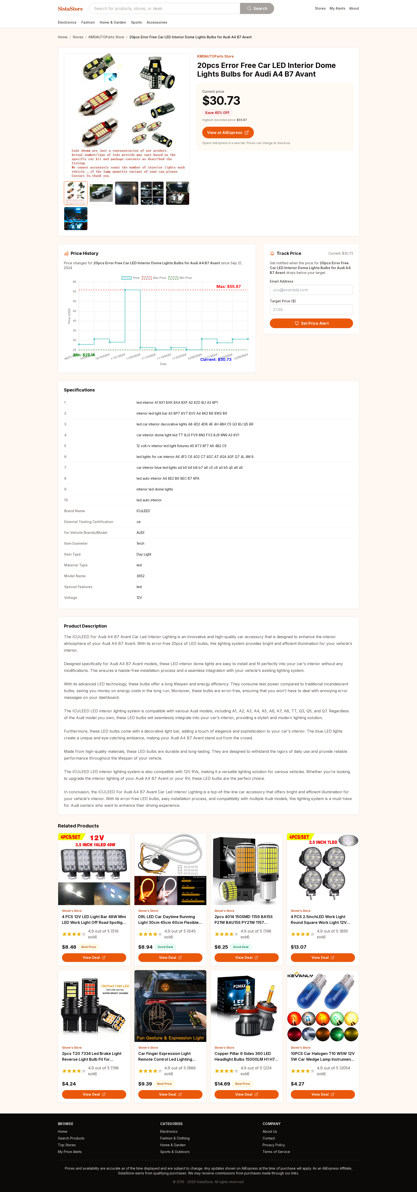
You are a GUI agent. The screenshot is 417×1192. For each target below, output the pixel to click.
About (354, 8)
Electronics (67, 22)
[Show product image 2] (101, 193)
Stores (320, 8)
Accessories (157, 22)
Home (63, 37)
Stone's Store (72, 911)
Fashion (88, 22)
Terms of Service (276, 1152)
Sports (136, 22)
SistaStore (70, 8)
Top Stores (67, 1145)
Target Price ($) (283, 301)
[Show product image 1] (76, 193)
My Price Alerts (70, 1152)
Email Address (281, 281)
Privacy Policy (274, 1145)
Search (260, 8)
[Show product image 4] (152, 193)
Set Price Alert (315, 323)
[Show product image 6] (76, 219)
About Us (270, 1131)
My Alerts (337, 8)
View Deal (91, 957)
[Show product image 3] (127, 193)
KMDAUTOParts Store (106, 37)
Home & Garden (113, 22)
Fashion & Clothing (175, 1138)
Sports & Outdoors (175, 1152)
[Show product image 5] (177, 193)
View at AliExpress (224, 132)
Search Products (71, 1138)
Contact (269, 1138)
